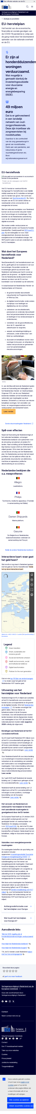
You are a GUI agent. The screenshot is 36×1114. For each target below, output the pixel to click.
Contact (4, 1042)
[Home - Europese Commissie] (6, 6)
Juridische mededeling (9, 1062)
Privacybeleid (6, 1058)
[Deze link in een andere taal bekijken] (28, 198)
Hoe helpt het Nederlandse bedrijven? (15, 944)
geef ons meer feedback (13, 976)
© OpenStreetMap (28, 634)
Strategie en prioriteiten (11, 18)
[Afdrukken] (31, 594)
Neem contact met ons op (11, 1016)
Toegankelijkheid (8, 1066)
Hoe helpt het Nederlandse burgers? (14, 948)
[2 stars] (6, 971)
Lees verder (28, 750)
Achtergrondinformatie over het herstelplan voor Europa (16, 907)
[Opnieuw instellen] (31, 574)
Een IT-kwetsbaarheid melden (12, 1046)
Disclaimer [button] (5, 636)
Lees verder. (9, 411)
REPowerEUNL (11, 826)
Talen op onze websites (10, 1050)
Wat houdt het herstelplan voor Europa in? (15, 919)
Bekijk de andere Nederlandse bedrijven (19, 550)
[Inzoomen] (31, 579)
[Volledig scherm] (31, 589)
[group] (15, 602)
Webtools (4, 634)
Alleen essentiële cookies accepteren (21, 1106)
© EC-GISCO (12, 634)
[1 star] (4, 971)
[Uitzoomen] (31, 584)
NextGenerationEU (19, 198)
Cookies (4, 1054)
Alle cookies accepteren (19, 1100)
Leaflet (20, 634)
